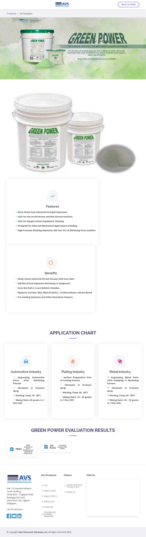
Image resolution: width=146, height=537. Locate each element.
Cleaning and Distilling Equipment (50, 514)
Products (11, 13)
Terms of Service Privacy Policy (74, 486)
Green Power (50, 491)
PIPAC (19, 449)
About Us (71, 492)
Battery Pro (49, 502)
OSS (46, 485)
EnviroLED (48, 507)
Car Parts (53, 446)
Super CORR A (50, 496)
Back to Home (128, 4)
